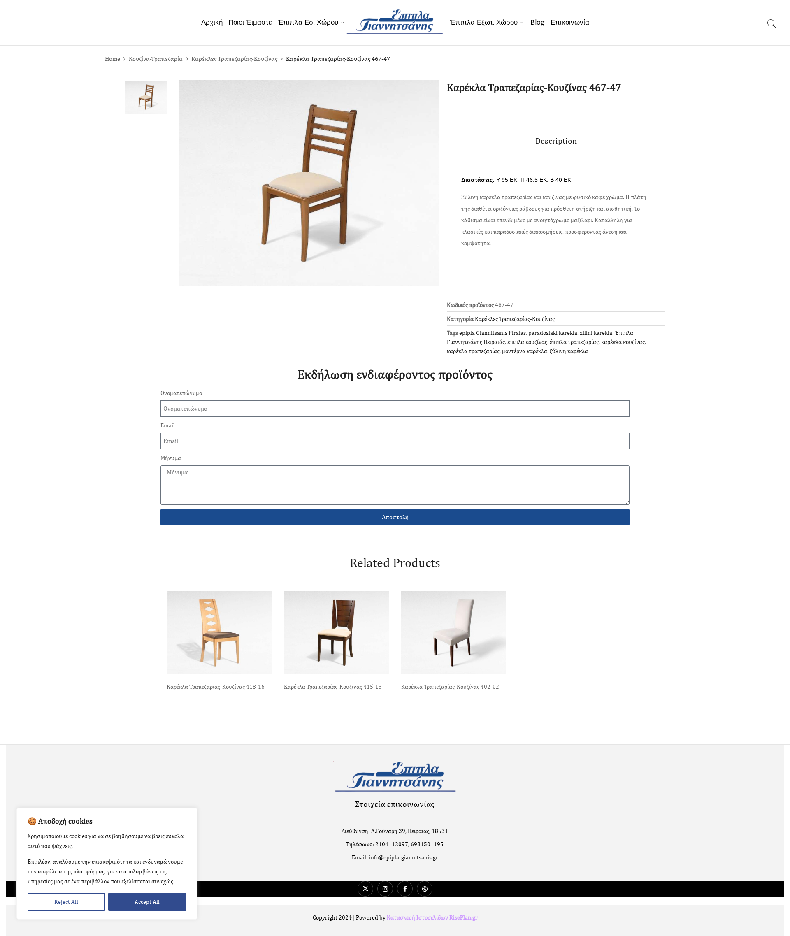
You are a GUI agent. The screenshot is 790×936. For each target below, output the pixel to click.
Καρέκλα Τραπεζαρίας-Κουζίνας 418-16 (216, 686)
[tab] (556, 140)
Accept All (147, 902)
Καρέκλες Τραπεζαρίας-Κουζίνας (234, 58)
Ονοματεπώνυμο (181, 393)
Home (112, 58)
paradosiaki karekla (552, 333)
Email (167, 425)
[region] (107, 864)
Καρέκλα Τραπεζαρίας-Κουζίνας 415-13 (333, 686)
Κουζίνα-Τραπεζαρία (156, 58)
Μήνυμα (170, 458)
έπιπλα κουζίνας (527, 342)
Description (556, 140)
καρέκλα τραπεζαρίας (473, 351)
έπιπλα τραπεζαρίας (574, 342)
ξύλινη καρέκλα (569, 351)
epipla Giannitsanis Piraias (492, 333)
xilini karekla (596, 333)
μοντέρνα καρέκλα (524, 351)
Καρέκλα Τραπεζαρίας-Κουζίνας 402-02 (450, 686)
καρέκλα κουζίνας (623, 342)
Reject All (66, 902)
